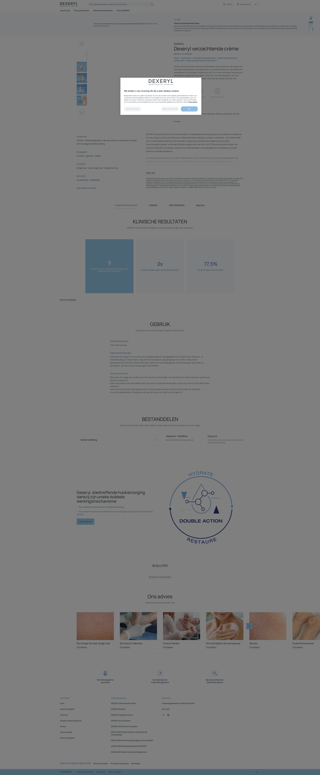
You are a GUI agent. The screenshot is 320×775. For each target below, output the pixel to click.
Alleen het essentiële (170, 109)
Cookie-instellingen (132, 109)
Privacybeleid (192, 102)
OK (189, 109)
